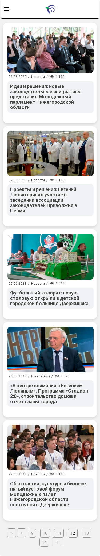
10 (45, 533)
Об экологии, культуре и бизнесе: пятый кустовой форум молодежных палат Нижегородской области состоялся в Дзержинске (48, 494)
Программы (40, 376)
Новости (38, 77)
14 (44, 542)
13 (86, 533)
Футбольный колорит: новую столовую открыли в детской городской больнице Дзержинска (49, 298)
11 (59, 533)
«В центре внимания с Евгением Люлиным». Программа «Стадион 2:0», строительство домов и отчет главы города (49, 393)
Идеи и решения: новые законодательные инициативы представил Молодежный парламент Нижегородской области (46, 96)
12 (72, 533)
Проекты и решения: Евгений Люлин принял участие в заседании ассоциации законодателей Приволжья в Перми (43, 200)
